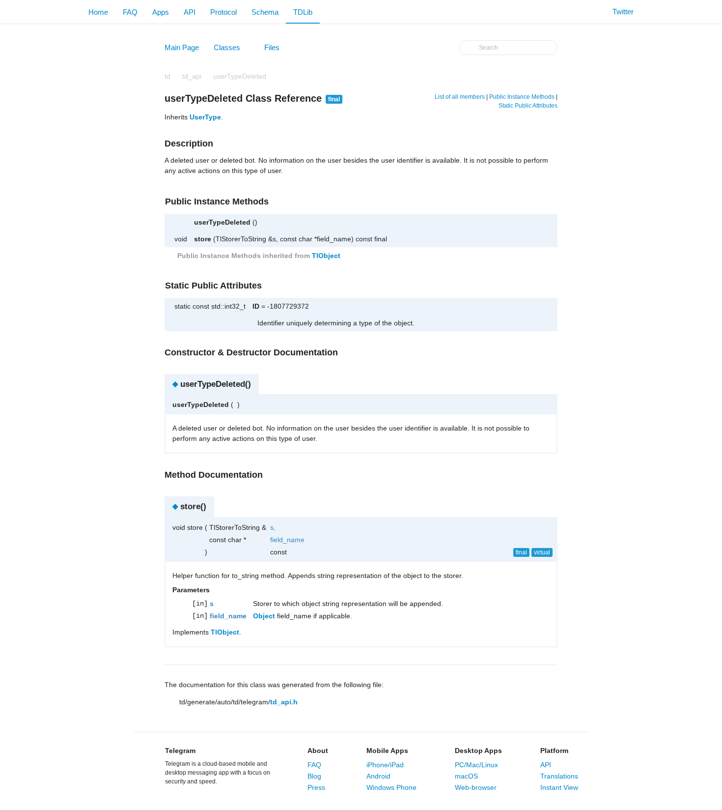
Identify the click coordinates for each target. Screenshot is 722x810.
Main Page (182, 47)
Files (276, 49)
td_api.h (284, 702)
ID (255, 306)
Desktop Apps (478, 750)
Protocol (223, 12)
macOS (466, 776)
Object (264, 616)
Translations (559, 776)
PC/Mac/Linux (476, 765)
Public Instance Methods (522, 96)
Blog (314, 776)
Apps (160, 12)
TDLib (302, 12)
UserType (205, 117)
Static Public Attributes (528, 105)
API (189, 12)
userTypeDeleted (239, 76)
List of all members (460, 96)
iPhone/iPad (385, 765)
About (317, 750)
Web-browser (476, 787)
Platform (554, 750)
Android (378, 776)
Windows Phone (391, 787)
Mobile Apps (387, 750)
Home (98, 12)
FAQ (130, 12)
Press (316, 787)
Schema (264, 12)
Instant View (559, 787)
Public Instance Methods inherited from (257, 256)
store (202, 239)
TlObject (326, 256)
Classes (232, 49)
